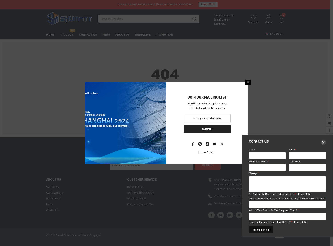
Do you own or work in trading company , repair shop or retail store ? (287, 198)
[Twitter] (221, 144)
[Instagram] (200, 144)
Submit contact (261, 229)
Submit (207, 129)
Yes (302, 194)
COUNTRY (294, 161)
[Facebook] (192, 144)
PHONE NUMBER (259, 161)
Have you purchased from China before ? (270, 222)
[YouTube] (214, 144)
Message (254, 173)
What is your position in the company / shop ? (274, 210)
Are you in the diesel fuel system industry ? (272, 194)
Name (252, 149)
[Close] (248, 82)
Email (292, 149)
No (309, 194)
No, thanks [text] (209, 152)
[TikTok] (207, 144)
